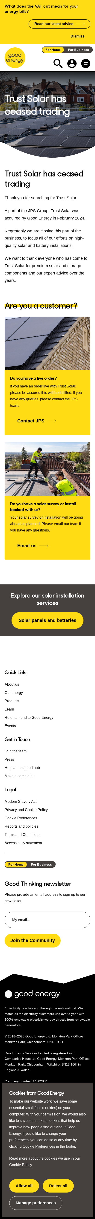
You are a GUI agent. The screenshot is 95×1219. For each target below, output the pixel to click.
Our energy (14, 693)
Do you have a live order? (33, 378)
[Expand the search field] (58, 63)
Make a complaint (19, 776)
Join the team (16, 751)
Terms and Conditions (22, 835)
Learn (9, 709)
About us (12, 684)
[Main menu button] (85, 63)
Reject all (61, 1188)
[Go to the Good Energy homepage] (15, 57)
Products (12, 701)
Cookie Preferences (39, 1146)
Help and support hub (22, 768)
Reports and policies (21, 826)
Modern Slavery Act (20, 801)
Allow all (27, 1188)
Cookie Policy (20, 1165)
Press (9, 759)
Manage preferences (36, 1205)
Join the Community (32, 940)
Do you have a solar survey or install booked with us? (43, 506)
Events (10, 726)
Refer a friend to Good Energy (29, 717)
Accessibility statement (23, 843)
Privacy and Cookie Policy (26, 810)
